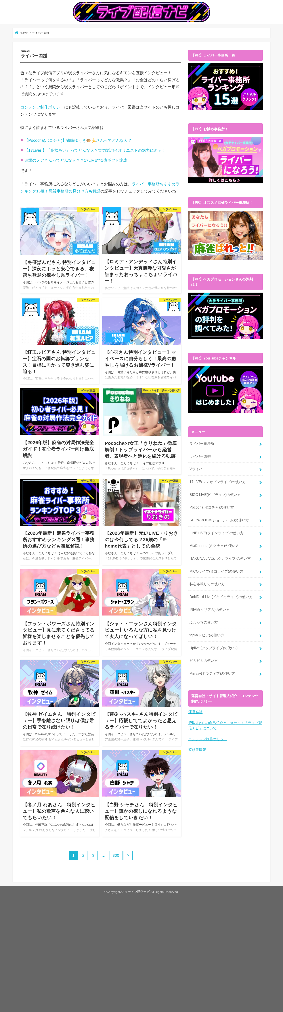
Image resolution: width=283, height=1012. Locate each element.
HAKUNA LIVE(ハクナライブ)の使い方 (220, 558)
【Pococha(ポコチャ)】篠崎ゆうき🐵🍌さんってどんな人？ (78, 140)
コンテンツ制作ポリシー (42, 107)
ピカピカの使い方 (203, 660)
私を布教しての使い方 (207, 584)
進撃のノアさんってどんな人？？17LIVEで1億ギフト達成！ (77, 160)
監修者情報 (197, 750)
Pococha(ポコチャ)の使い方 (211, 507)
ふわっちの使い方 (203, 622)
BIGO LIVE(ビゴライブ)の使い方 (215, 495)
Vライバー (197, 469)
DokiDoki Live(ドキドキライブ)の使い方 (221, 597)
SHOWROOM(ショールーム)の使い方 (219, 520)
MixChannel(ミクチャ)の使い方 (214, 546)
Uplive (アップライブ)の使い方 (213, 648)
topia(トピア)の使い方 (206, 635)
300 (116, 855)
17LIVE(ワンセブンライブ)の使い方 (217, 482)
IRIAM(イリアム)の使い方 (209, 610)
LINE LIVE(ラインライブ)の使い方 (216, 533)
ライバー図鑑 (200, 456)
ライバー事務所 (201, 443)
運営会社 (195, 712)
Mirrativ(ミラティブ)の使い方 (212, 673)
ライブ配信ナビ (139, 892)
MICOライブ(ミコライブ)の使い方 (216, 571)
